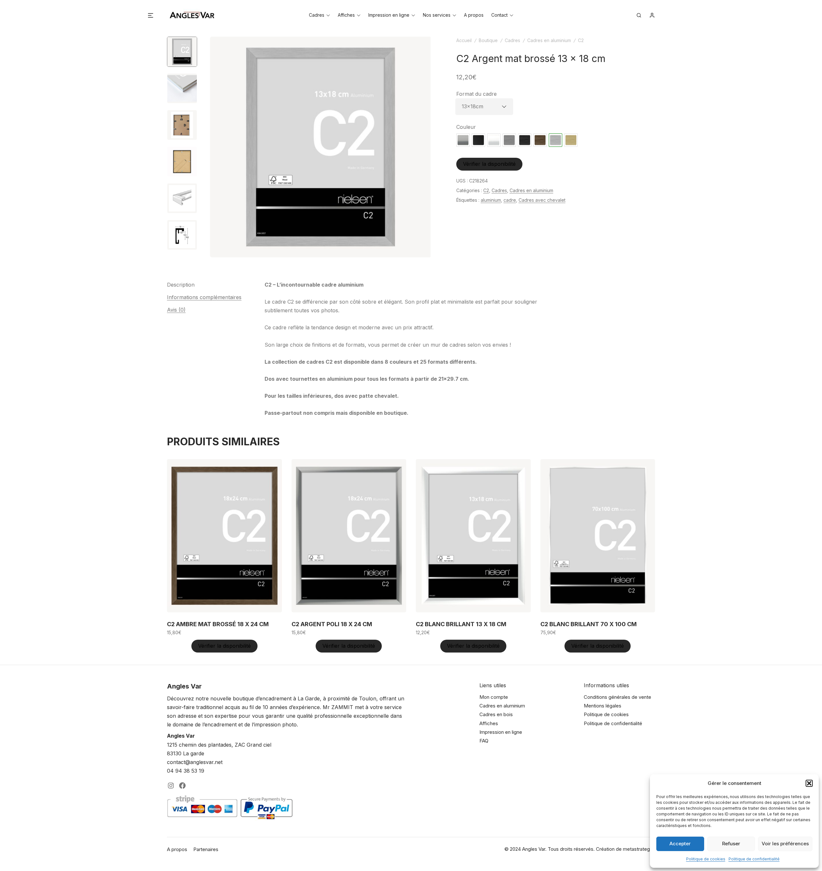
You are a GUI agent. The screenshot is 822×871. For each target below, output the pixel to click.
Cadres (316, 15)
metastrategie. (639, 849)
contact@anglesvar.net (195, 762)
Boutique (488, 40)
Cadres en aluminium (549, 40)
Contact (499, 15)
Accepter (680, 843)
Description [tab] (181, 284)
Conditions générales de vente (617, 697)
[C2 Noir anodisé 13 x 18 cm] (478, 140)
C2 (581, 40)
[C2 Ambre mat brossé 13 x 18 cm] (540, 140)
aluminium (491, 200)
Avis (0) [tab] (176, 310)
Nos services (436, 15)
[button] (809, 783)
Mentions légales (602, 706)
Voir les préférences (785, 843)
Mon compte (493, 697)
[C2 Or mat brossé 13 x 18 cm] (570, 140)
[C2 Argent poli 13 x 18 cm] (463, 140)
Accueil (464, 40)
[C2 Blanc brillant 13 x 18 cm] (493, 140)
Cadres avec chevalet (542, 200)
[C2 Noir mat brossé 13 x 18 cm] (524, 140)
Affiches (346, 15)
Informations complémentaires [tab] (204, 297)
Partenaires (205, 849)
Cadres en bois (496, 714)
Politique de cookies (705, 859)
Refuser (731, 843)
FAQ (483, 741)
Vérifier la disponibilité (489, 164)
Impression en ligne (388, 15)
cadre (509, 200)
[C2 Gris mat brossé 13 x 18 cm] (509, 140)
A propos (474, 15)
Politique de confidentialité (754, 859)
